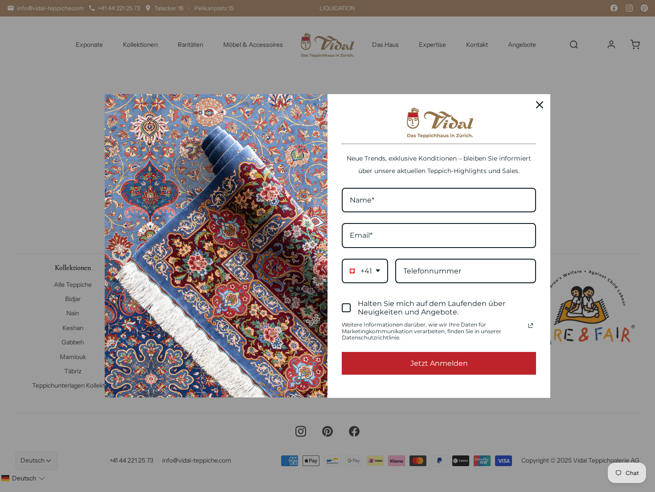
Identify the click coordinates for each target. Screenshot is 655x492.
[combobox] (365, 271)
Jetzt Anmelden (439, 363)
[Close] (539, 105)
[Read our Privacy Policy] (530, 325)
